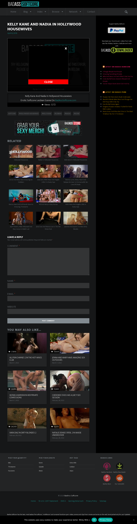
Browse (55, 12)
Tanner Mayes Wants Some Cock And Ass (116, 83)
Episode (41, 466)
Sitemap (103, 501)
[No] (133, 520)
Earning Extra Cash (75, 501)
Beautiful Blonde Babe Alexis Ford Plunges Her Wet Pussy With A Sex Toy (118, 100)
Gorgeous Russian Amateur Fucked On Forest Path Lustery (117, 107)
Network (73, 12)
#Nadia (67, 113)
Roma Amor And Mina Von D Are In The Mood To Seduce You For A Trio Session (118, 112)
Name (11, 281)
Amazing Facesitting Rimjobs (112, 74)
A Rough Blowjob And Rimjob (112, 71)
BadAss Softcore (71, 495)
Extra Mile (73, 462)
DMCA (63, 501)
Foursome (11, 470)
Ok (94, 520)
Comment (13, 246)
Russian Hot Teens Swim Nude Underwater (117, 97)
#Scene (76, 113)
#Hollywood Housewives (28, 113)
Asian (71, 470)
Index (39, 12)
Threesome (11, 466)
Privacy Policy (91, 501)
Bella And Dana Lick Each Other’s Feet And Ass (118, 76)
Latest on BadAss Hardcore (117, 66)
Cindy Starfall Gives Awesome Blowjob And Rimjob (116, 80)
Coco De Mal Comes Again (111, 104)
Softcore (12, 113)
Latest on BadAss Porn (115, 92)
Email (11, 294)
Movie (41, 470)
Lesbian (72, 466)
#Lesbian (57, 113)
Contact (91, 12)
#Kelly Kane (46, 113)
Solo (9, 462)
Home (13, 12)
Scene (41, 462)
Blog (26, 12)
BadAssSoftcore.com (65, 100)
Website (11, 307)
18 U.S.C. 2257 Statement (48, 501)
